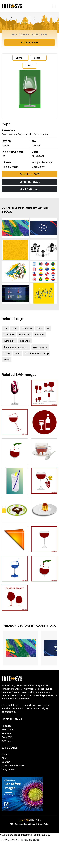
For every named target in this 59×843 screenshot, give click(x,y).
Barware (39, 334)
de (5, 328)
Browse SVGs (29, 42)
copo (6, 359)
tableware (24, 334)
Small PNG (29, 189)
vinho (17, 353)
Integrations (8, 769)
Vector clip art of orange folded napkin (15, 545)
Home (5, 754)
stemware (9, 334)
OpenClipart (38, 166)
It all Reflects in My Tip (37, 353)
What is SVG (8, 729)
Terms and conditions (25, 824)
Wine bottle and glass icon (44, 430)
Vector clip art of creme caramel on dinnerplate (44, 516)
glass (40, 328)
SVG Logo (7, 741)
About (5, 758)
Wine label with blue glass (15, 576)
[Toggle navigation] (53, 6)
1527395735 (11, 460)
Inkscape (7, 725)
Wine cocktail (40, 347)
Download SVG (30, 174)
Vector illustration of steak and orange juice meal (14, 516)
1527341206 (40, 577)
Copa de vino (12, 402)
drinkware (27, 328)
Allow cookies (30, 839)
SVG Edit (6, 733)
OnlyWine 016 (41, 490)
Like (29, 65)
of (48, 328)
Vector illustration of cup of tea (44, 459)
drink (14, 328)
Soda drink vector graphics (14, 488)
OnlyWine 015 (41, 548)
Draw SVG (7, 737)
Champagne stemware (16, 347)
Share (19, 57)
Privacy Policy (42, 824)
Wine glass (9, 340)
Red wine (25, 340)
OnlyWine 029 (41, 402)
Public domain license (13, 765)
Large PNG (30, 181)
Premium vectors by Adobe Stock (25, 209)
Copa (7, 353)
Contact (6, 761)
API (12, 824)
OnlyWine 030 (12, 431)
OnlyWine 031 (12, 607)
